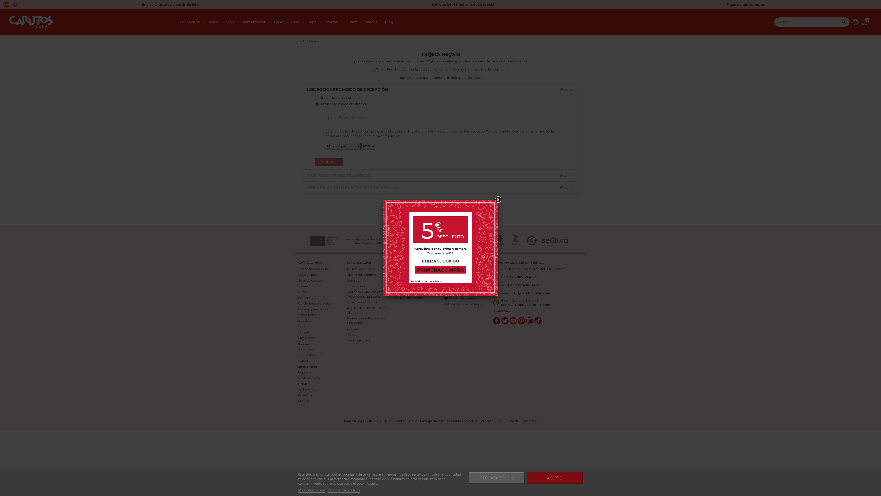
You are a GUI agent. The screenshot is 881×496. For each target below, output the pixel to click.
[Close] (498, 200)
